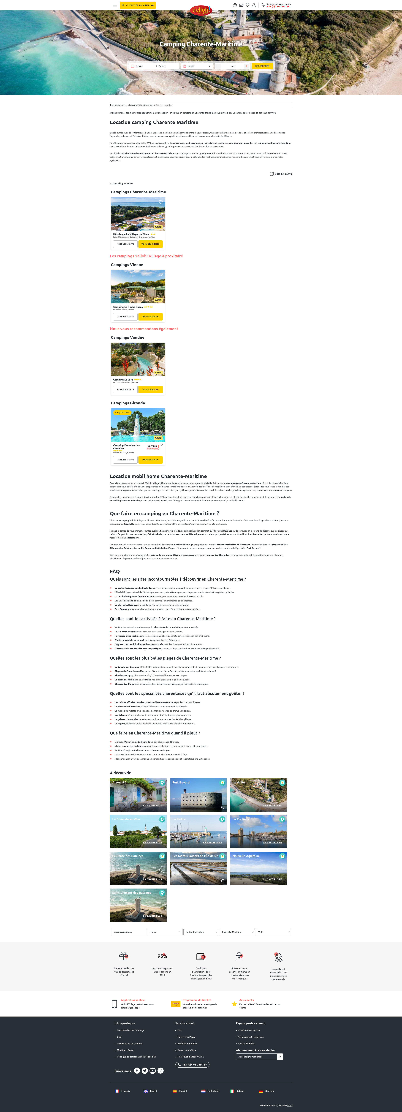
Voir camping (150, 317)
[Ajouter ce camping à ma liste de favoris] (160, 201)
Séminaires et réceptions (250, 1037)
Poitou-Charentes (195, 932)
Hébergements (125, 244)
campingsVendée (127, 337)
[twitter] (145, 1071)
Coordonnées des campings (130, 1030)
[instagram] (160, 1071)
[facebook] (137, 1071)
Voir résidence (150, 244)
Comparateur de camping (129, 1043)
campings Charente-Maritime (138, 192)
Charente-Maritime (231, 932)
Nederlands (213, 1091)
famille (281, 486)
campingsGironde (128, 403)
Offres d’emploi (246, 1043)
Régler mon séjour (187, 1050)
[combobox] (197, 66)
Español (183, 1091)
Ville (260, 932)
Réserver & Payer (186, 1037)
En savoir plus (152, 806)
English (153, 1091)
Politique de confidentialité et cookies (136, 1056)
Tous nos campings (122, 932)
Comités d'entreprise (249, 1030)
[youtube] (152, 1071)
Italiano (240, 1091)
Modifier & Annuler (187, 1043)
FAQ (180, 1030)
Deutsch (269, 1091)
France (152, 932)
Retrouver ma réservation (191, 1056)
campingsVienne (127, 264)
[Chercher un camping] (138, 5)
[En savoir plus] (138, 795)
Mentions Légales (125, 1050)
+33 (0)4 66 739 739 (194, 1064)
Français (125, 1091)
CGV (119, 1037)
